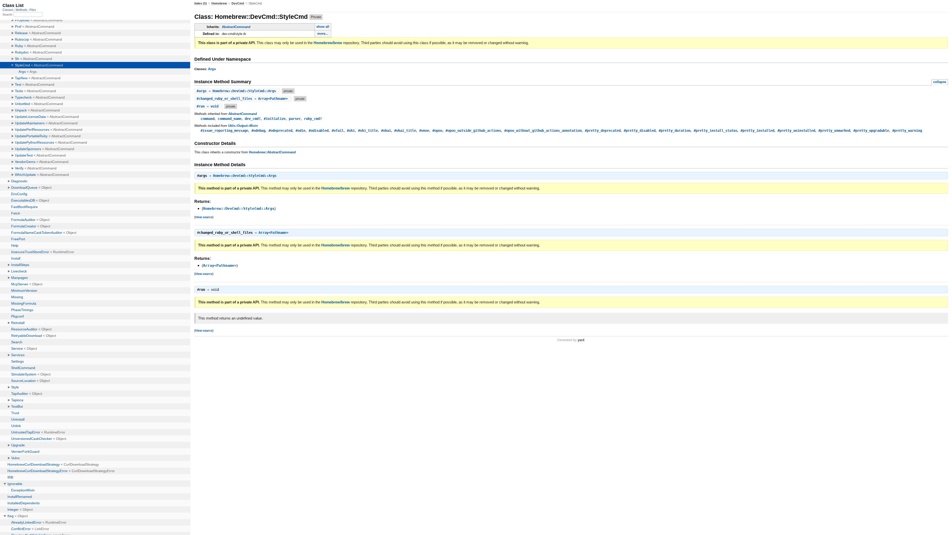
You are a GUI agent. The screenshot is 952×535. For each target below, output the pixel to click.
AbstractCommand (236, 27)
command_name (229, 119)
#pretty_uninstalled (796, 131)
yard (581, 340)
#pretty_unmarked (834, 131)
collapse (939, 82)
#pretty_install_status (715, 131)
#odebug (258, 131)
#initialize (275, 119)
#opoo (437, 131)
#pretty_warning (907, 131)
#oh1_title (368, 131)
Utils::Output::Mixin (243, 126)
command (207, 119)
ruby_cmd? (313, 119)
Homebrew (219, 3)
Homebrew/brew (328, 43)
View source (203, 217)
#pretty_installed (757, 131)
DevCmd (238, 3)
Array (263, 233)
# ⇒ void (208, 106)
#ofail (338, 131)
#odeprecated (280, 131)
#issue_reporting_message (224, 131)
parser (295, 119)
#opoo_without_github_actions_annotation (543, 131)
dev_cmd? (253, 119)
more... (322, 33)
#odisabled (318, 131)
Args (212, 69)
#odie (300, 131)
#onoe (424, 131)
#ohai (386, 131)
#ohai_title (405, 131)
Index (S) (200, 3)
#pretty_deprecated (603, 131)
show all (322, 26)
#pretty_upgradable (871, 131)
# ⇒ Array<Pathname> (243, 99)
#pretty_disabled (639, 131)
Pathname (278, 233)
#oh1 (351, 131)
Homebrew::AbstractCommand (272, 152)
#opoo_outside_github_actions (473, 131)
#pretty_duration (674, 131)
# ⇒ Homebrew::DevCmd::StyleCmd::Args (237, 91)
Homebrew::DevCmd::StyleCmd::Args (244, 176)
